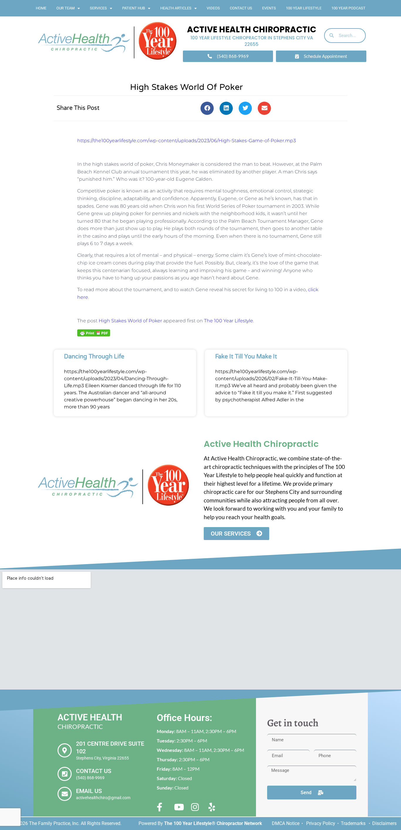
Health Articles (175, 8)
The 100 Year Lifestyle (228, 320)
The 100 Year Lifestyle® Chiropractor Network (213, 823)
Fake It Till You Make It (246, 356)
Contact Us (241, 8)
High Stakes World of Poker (130, 320)
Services (98, 8)
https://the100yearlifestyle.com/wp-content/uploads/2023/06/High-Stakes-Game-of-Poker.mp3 (186, 140)
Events (269, 8)
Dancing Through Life (94, 356)
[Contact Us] (65, 774)
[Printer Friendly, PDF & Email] (93, 332)
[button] (207, 108)
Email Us (89, 790)
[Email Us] (65, 794)
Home (41, 8)
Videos (213, 8)
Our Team (65, 8)
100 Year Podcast (348, 8)
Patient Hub (133, 8)
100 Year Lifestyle (303, 8)
